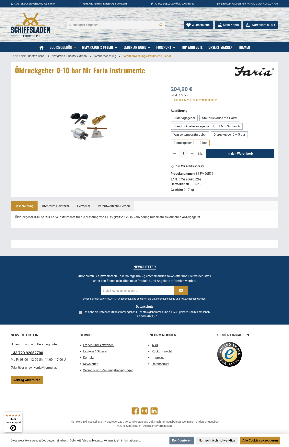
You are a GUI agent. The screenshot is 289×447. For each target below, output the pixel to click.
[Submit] (181, 290)
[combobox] (111, 25)
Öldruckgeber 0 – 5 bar (229, 134)
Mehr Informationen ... (128, 440)
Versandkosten (133, 421)
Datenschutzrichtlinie (163, 298)
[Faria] (254, 71)
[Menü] (19, 413)
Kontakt (88, 358)
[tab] (24, 206)
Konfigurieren (181, 440)
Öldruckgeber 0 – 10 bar (190, 143)
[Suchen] (160, 25)
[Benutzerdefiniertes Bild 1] (229, 354)
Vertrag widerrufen (26, 380)
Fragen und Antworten (98, 345)
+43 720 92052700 (27, 352)
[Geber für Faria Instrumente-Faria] (89, 127)
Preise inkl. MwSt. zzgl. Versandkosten (194, 99)
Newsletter (90, 364)
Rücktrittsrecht (162, 351)
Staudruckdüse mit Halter (219, 118)
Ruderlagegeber (184, 118)
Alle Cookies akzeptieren (260, 440)
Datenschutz (160, 364)
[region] (89, 127)
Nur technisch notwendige (217, 440)
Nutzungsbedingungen (192, 298)
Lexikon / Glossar (95, 351)
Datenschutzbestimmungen (116, 312)
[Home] (41, 47)
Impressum (159, 358)
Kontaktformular (44, 367)
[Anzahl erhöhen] (192, 153)
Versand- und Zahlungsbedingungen (108, 370)
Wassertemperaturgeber (189, 134)
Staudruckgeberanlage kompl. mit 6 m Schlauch (206, 126)
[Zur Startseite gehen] (30, 25)
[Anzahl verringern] (175, 153)
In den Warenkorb (240, 153)
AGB (176, 312)
